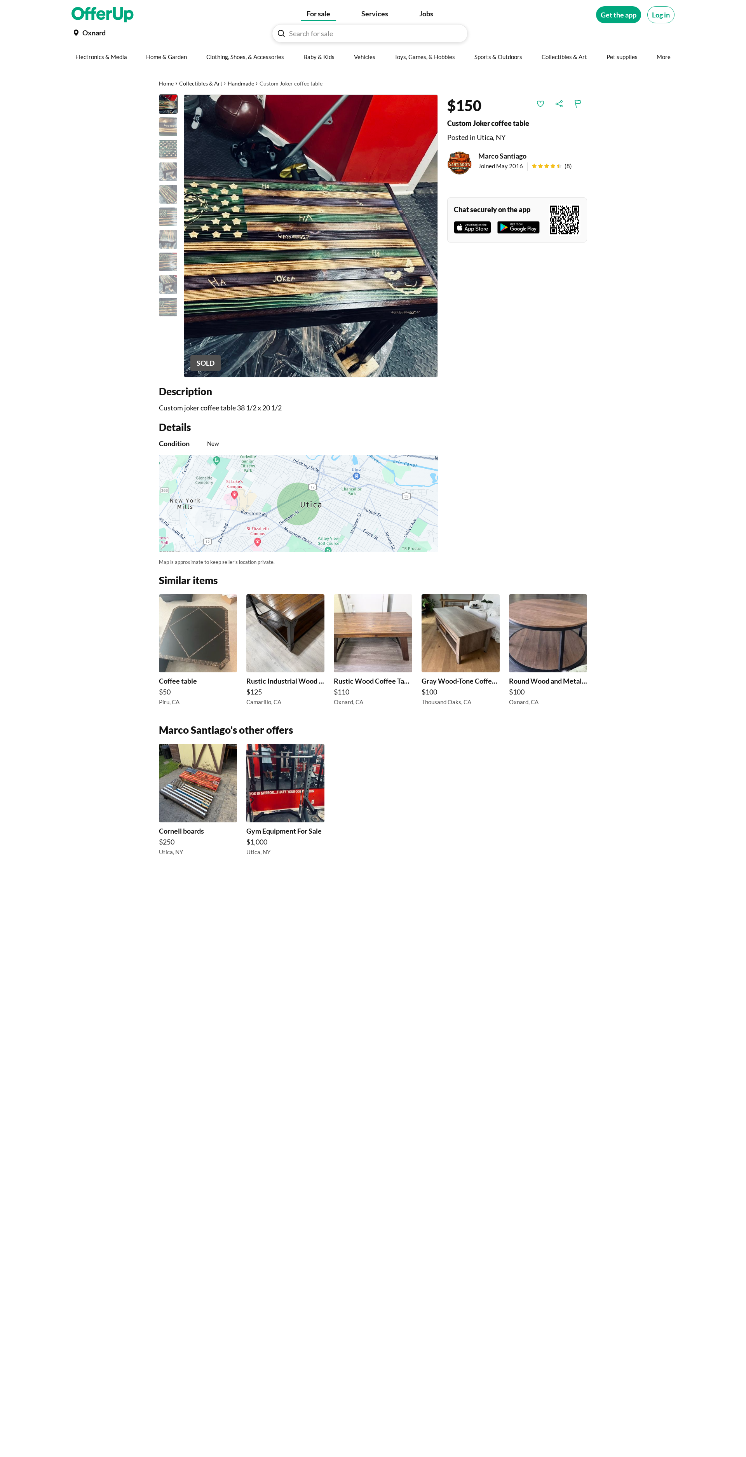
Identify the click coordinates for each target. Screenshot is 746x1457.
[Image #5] (168, 194)
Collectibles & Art (200, 83)
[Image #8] (168, 262)
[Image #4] (168, 171)
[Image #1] (168, 104)
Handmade (241, 83)
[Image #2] (168, 126)
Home (166, 83)
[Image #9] (168, 284)
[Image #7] (168, 239)
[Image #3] (168, 149)
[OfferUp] (102, 15)
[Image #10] (168, 307)
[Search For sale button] (281, 33)
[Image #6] (168, 217)
